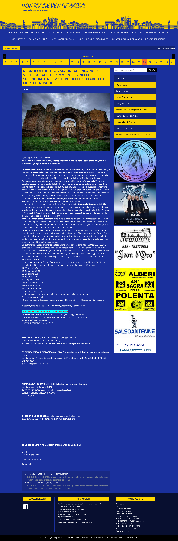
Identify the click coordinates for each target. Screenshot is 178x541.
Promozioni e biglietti (96, 32)
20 (111, 62)
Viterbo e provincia (30, 454)
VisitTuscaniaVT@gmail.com (91, 300)
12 (67, 62)
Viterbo (25, 89)
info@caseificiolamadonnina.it (35, 320)
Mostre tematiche (122, 531)
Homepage (120, 504)
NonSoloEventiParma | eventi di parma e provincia (54, 7)
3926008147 (70, 517)
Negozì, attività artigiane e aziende (132, 109)
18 (100, 62)
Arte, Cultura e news (124, 511)
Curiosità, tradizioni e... (127, 116)
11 (61, 62)
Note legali (62, 522)
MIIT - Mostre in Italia (124, 524)
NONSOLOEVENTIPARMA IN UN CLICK (134, 134)
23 (128, 62)
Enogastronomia (124, 103)
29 (161, 62)
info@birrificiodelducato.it (59, 390)
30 (166, 62)
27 (150, 62)
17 (94, 62)
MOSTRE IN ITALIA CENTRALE (127, 519)
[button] (24, 32)
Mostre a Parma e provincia (127, 39)
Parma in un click (124, 128)
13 (72, 62)
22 (122, 62)
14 (78, 62)
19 (105, 62)
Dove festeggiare (124, 97)
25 (139, 62)
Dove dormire (122, 91)
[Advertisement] (123, 10)
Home (13, 32)
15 (83, 62)
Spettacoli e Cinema (123, 509)
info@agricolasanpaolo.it (40, 364)
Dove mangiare (123, 85)
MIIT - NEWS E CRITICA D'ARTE (128, 526)
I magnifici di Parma (125, 122)
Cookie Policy (86, 522)
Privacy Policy (74, 522)
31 (172, 62)
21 (117, 62)
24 (133, 62)
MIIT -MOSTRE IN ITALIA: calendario (130, 521)
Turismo (120, 78)
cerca (152, 70)
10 (55, 62)
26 (144, 62)
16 (89, 62)
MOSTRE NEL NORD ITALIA (126, 516)
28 (155, 62)
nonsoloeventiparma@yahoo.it (70, 506)
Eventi (118, 506)
